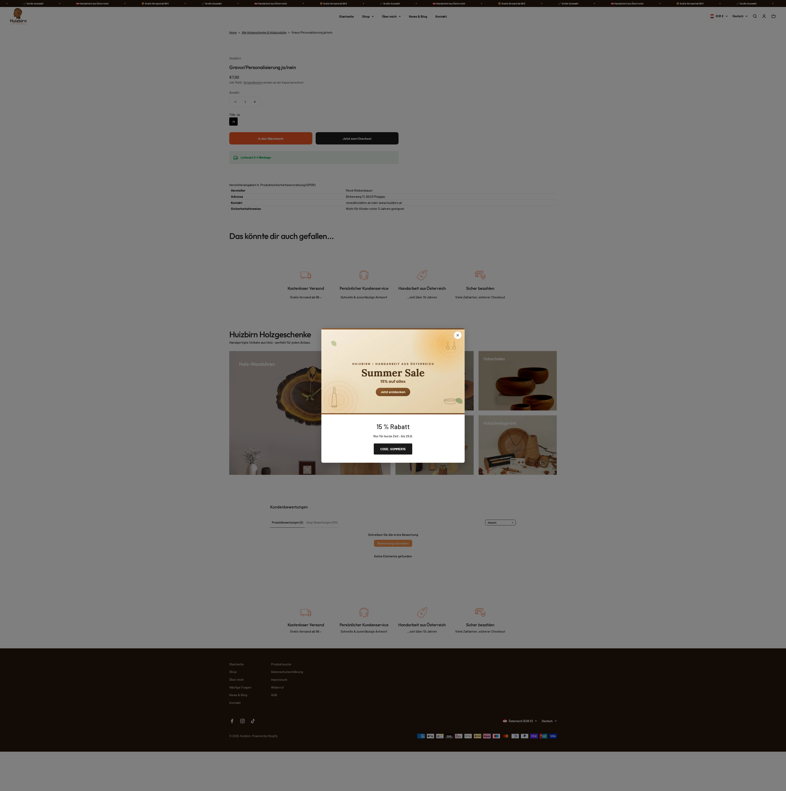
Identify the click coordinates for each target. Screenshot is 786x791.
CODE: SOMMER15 (393, 449)
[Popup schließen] (457, 335)
